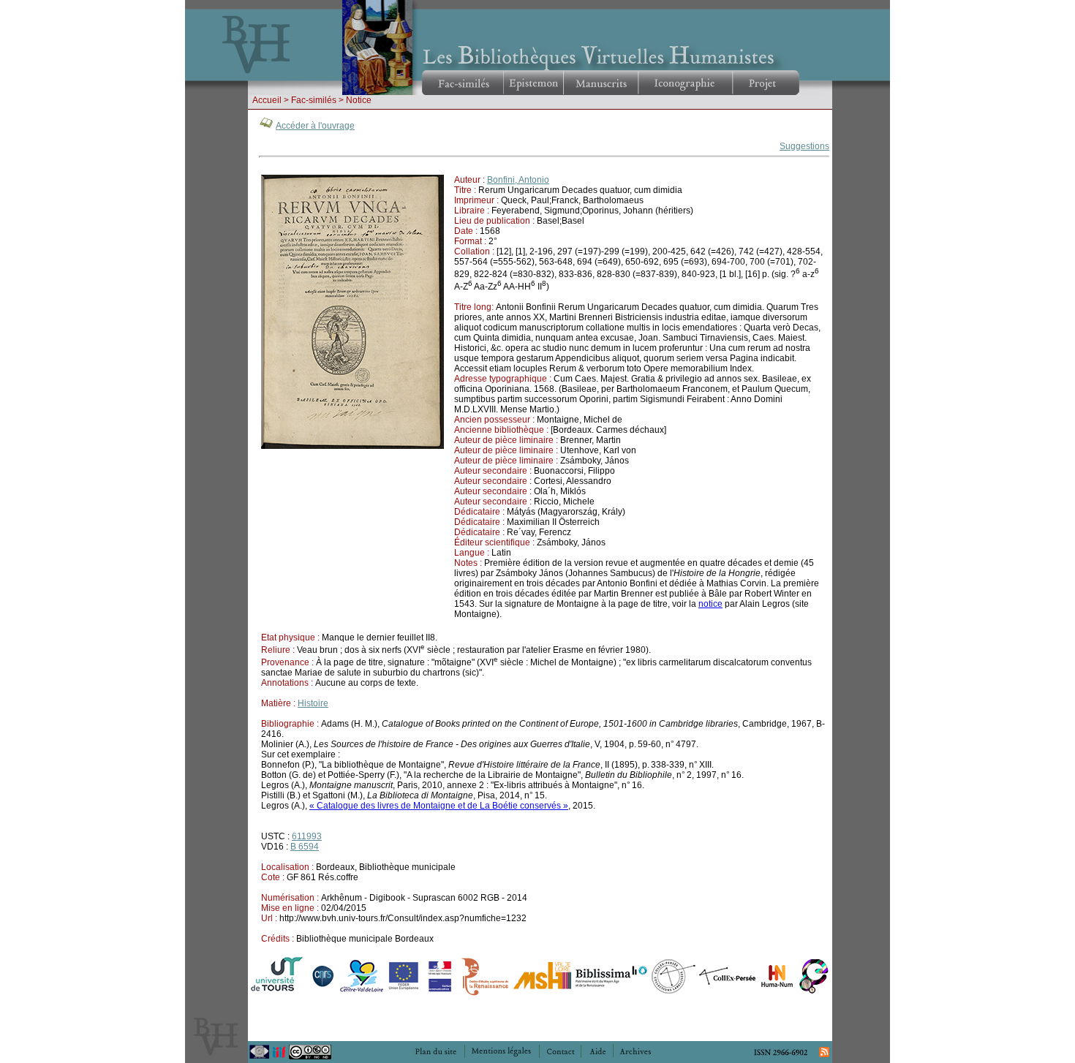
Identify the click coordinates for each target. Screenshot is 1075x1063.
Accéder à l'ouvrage (315, 126)
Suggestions (804, 146)
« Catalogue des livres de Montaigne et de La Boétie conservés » (438, 806)
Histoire (313, 703)
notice (710, 604)
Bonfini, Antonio (518, 180)
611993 (307, 836)
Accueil (267, 100)
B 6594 (304, 846)
